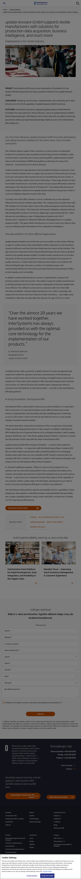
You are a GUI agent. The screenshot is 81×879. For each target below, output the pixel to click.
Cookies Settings (31, 875)
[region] (40, 866)
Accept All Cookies (47, 875)
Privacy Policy (47, 871)
